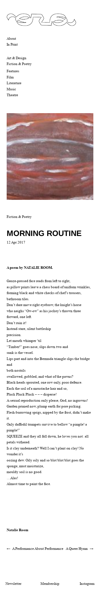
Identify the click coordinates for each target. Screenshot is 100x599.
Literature (14, 83)
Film (10, 77)
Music (11, 89)
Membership (50, 583)
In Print (12, 44)
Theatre (12, 95)
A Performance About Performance (37, 548)
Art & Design (16, 58)
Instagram (87, 583)
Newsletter (13, 583)
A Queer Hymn (77, 548)
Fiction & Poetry (19, 64)
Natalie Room (17, 530)
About (11, 38)
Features (13, 71)
